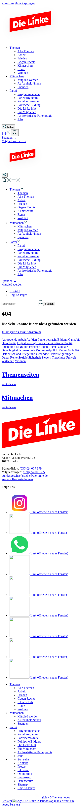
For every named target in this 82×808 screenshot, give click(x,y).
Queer (5, 357)
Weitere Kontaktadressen (17, 479)
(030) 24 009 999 (31, 468)
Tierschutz (58, 357)
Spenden (23, 723)
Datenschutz (25, 781)
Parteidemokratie (28, 738)
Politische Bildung (29, 741)
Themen (15, 684)
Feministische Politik (59, 343)
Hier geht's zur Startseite (21, 332)
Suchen (49, 303)
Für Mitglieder (27, 748)
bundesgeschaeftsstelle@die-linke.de (25, 475)
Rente (14, 357)
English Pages (18, 295)
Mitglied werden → (14, 141)
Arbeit (22, 339)
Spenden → (9, 137)
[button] (8, 133)
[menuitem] (17, 189)
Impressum (24, 777)
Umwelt (71, 357)
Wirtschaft (8, 361)
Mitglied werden (28, 716)
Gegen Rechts (48, 346)
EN (4, 133)
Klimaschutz (27, 350)
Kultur (63, 350)
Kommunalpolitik (47, 350)
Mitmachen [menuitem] (17, 76)
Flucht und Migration (15, 346)
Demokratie (9, 343)
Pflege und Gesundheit (36, 354)
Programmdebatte (29, 730)
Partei (13, 727)
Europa (41, 343)
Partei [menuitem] (13, 90)
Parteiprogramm (28, 734)
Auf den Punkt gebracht (41, 339)
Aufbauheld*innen (29, 720)
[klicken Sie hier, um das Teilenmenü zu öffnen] (5, 175)
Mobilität (73, 350)
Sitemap (23, 784)
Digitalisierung (26, 343)
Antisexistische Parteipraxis (35, 752)
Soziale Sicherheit (29, 357)
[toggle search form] (15, 132)
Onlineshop (25, 773)
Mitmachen (17, 713)
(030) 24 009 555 (34, 472)
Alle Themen (26, 687)
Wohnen (20, 361)
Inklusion (23, 770)
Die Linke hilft (27, 745)
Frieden (34, 346)
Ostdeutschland (11, 354)
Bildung (62, 339)
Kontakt (15, 291)
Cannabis (74, 339)
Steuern (46, 357)
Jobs (20, 755)
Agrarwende (9, 339)
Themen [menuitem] (15, 47)
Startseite (23, 759)
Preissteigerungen (62, 354)
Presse (21, 766)
